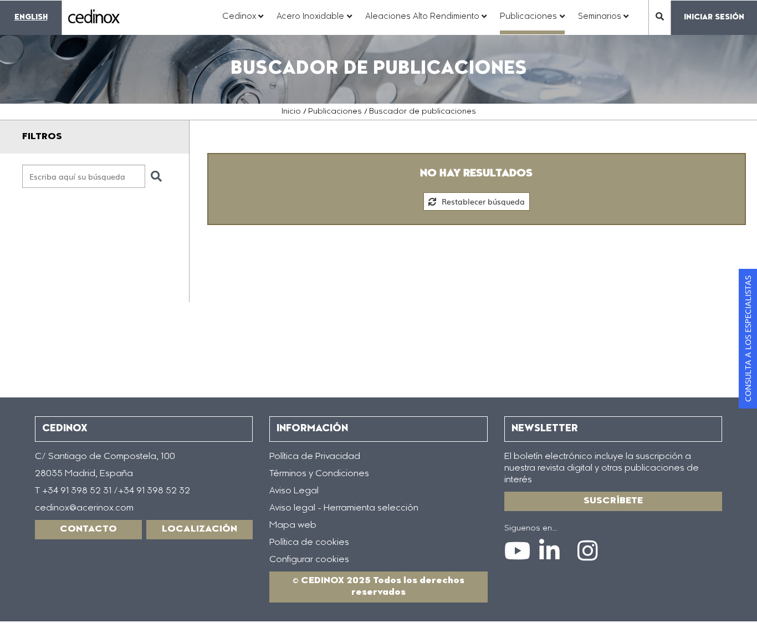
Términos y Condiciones (319, 474)
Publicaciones (335, 112)
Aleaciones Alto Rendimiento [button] (426, 22)
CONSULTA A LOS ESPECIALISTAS (747, 338)
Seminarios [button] (603, 22)
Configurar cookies (309, 559)
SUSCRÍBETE (613, 501)
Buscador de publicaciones (422, 112)
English (31, 17)
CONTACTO (88, 529)
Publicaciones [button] (532, 22)
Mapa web (292, 525)
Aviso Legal (294, 491)
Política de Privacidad (314, 456)
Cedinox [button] (243, 22)
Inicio (291, 112)
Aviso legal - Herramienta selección (343, 508)
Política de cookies (309, 542)
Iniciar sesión (714, 17)
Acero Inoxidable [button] (314, 22)
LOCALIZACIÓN (199, 529)
